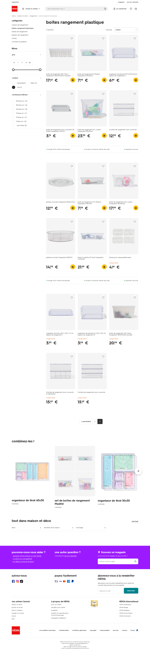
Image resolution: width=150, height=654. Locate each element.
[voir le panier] (135, 8)
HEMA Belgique (124, 610)
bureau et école (17, 607)
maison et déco (22, 16)
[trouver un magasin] (135, 561)
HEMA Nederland (125, 604)
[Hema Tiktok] (21, 581)
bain (13, 619)
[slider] (13, 69)
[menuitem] (15, 2)
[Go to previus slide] (11, 471)
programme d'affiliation (58, 618)
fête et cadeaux (17, 610)
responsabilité (104, 630)
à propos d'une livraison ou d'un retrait (27, 556)
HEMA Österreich (125, 616)
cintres (14, 38)
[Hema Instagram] (17, 581)
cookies (124, 630)
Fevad (132, 630)
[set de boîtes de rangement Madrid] (75, 477)
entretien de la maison (52, 528)
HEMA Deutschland (125, 613)
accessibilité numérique (47, 630)
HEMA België (123, 607)
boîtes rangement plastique (23, 28)
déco (14, 528)
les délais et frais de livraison (23, 562)
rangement (33, 16)
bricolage (79, 528)
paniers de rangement (20, 35)
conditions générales (79, 630)
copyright (93, 630)
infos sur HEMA (56, 604)
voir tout (135, 521)
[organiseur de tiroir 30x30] (118, 475)
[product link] (60, 53)
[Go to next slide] (138, 471)
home (14, 16)
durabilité (54, 610)
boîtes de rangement (20, 32)
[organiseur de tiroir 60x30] (32, 475)
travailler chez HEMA (58, 607)
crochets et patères (19, 42)
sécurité (115, 630)
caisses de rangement (20, 25)
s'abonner (131, 591)
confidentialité (64, 630)
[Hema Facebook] (13, 581)
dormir (14, 616)
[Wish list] (130, 8)
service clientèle (70, 556)
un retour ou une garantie (22, 559)
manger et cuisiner (18, 613)
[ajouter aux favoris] (72, 38)
